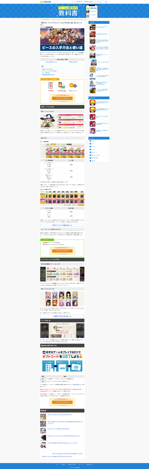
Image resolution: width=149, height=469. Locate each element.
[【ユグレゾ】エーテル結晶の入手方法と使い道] (43, 431)
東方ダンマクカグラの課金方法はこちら (62, 225)
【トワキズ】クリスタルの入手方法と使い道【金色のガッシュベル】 (102, 102)
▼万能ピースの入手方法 (47, 69)
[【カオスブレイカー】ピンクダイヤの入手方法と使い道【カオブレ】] (43, 438)
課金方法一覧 (79, 1)
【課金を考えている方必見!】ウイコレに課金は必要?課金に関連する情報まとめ (102, 41)
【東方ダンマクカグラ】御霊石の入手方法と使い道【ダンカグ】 (57, 456)
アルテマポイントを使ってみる (62, 98)
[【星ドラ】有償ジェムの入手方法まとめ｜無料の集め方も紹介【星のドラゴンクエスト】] (43, 424)
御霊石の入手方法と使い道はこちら (63, 316)
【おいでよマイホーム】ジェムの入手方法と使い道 (59, 414)
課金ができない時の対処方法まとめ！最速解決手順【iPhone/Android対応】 (102, 83)
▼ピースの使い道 (45, 72)
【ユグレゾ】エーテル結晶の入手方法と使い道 (58, 428)
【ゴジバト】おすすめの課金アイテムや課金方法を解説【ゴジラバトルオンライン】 (102, 90)
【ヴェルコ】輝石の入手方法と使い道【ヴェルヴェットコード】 (62, 443)
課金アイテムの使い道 (49, 27)
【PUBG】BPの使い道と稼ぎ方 (103, 62)
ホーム (73, 1)
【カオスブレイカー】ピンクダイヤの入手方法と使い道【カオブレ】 (63, 435)
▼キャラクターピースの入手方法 (49, 71)
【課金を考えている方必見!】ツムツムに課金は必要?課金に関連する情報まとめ (102, 69)
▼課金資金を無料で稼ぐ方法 (48, 74)
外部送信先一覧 (89, 464)
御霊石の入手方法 (73, 62)
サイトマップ (81, 464)
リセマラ (93, 149)
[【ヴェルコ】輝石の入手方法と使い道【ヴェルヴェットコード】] (43, 445)
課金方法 (93, 160)
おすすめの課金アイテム (51, 62)
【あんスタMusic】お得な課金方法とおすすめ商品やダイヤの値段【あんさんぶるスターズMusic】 (102, 48)
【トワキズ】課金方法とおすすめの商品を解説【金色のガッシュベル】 (102, 109)
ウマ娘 (93, 140)
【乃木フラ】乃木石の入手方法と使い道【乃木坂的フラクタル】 (67, 453)
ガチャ (93, 143)
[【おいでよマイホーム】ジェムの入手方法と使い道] (43, 417)
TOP (45, 19)
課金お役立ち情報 (88, 1)
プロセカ (93, 146)
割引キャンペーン (95, 152)
